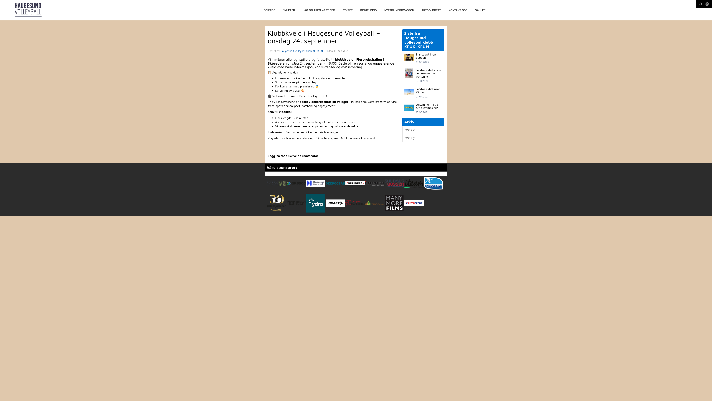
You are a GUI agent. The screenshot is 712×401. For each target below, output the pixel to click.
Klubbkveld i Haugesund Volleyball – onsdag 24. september (324, 37)
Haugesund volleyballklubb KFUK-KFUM (304, 51)
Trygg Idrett (431, 10)
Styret (347, 10)
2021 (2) (410, 138)
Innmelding (368, 10)
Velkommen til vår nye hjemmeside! (427, 106)
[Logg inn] (707, 4)
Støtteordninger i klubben (427, 56)
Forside (269, 10)
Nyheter (289, 10)
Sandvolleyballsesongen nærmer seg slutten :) (428, 73)
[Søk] (700, 4)
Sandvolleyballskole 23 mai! (428, 90)
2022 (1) (410, 130)
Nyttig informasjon (399, 10)
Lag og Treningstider (319, 10)
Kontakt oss (458, 10)
